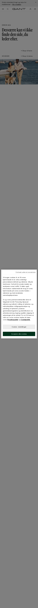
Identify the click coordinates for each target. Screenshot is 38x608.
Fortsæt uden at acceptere (26, 272)
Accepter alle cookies (19, 334)
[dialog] (19, 304)
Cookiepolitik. (25, 320)
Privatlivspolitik (12, 320)
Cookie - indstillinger (19, 327)
